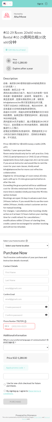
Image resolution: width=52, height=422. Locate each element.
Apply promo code (14, 367)
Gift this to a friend (16, 49)
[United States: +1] (6, 326)
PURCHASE (15, 401)
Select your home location (14, 241)
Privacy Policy (38, 417)
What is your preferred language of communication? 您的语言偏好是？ (26, 341)
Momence (31, 415)
